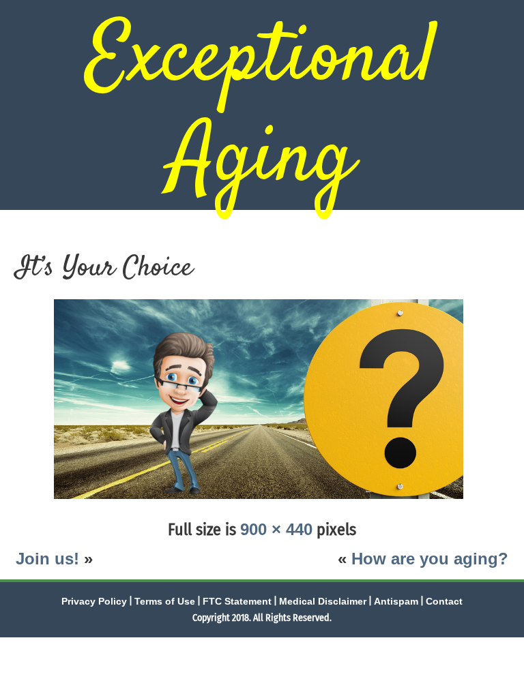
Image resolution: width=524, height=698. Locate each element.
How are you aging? (429, 558)
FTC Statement (237, 601)
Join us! (47, 558)
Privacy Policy (94, 601)
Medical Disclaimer (322, 601)
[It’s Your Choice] (262, 500)
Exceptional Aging (262, 110)
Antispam (396, 601)
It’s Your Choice (104, 268)
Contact (444, 601)
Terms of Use (164, 601)
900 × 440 (276, 529)
